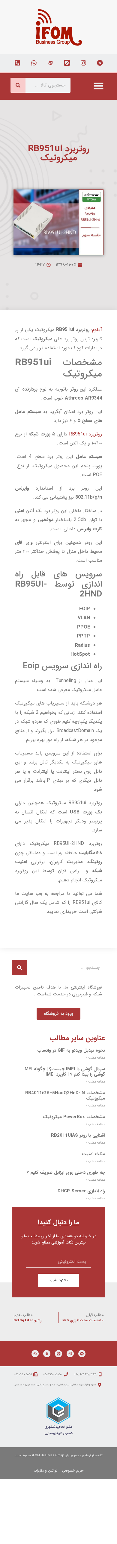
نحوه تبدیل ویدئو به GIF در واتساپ (71, 1050)
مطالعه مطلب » (95, 1058)
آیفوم (97, 329)
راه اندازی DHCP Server (81, 1191)
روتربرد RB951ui (85, 434)
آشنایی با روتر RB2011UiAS (78, 1135)
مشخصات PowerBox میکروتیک (74, 1117)
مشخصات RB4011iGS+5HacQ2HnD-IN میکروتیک (65, 1095)
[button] (99, 86)
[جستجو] (18, 85)
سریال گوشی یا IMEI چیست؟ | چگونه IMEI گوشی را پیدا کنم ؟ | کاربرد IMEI (64, 1071)
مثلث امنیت (93, 1154)
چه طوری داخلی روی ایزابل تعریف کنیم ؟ (66, 1172)
